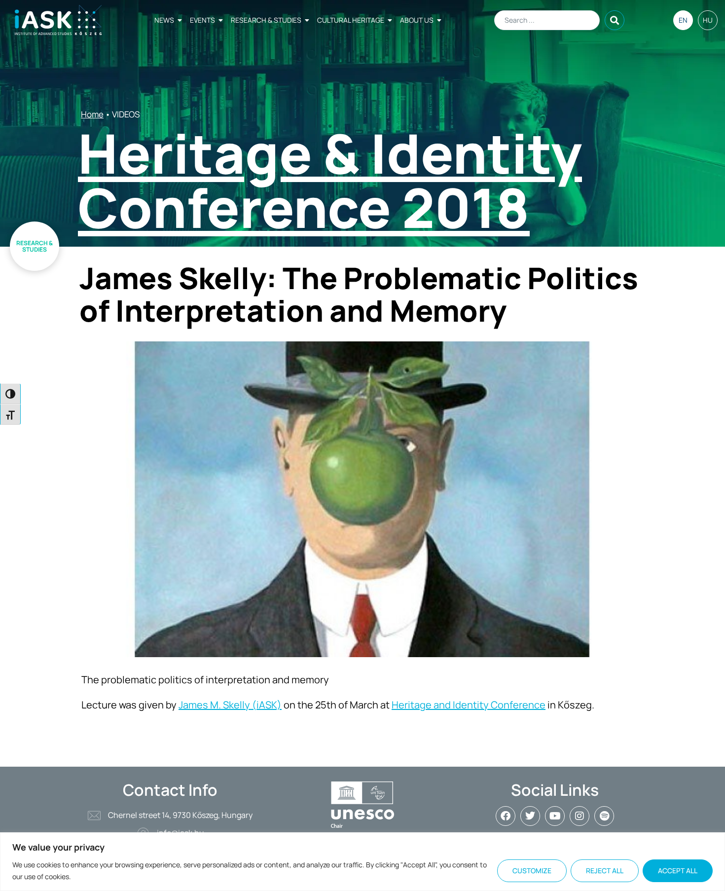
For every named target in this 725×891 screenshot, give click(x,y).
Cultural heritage (350, 20)
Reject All (604, 870)
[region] (362, 861)
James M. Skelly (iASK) (230, 704)
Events (202, 20)
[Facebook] (505, 816)
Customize (531, 870)
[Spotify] (604, 816)
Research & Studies (266, 20)
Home (92, 114)
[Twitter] (530, 816)
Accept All (677, 870)
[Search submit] (614, 20)
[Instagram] (579, 816)
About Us (417, 20)
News (164, 20)
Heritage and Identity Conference (468, 704)
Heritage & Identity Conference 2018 (330, 180)
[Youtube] (555, 816)
